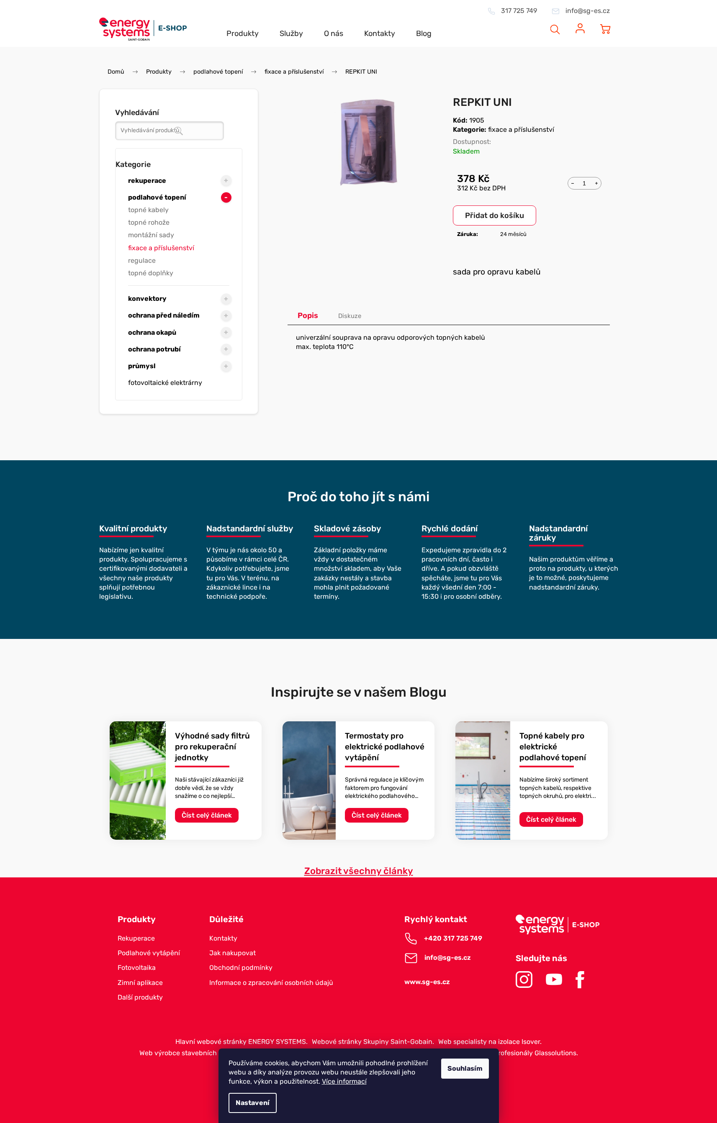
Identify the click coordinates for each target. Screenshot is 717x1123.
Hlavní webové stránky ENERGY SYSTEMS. (241, 1042)
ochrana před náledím (164, 315)
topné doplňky (150, 273)
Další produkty (140, 997)
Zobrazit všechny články (358, 871)
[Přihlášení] (580, 23)
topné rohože (149, 222)
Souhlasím (465, 1068)
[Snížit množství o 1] (572, 182)
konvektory (147, 299)
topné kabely (148, 210)
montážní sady (151, 235)
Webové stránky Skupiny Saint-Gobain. (373, 1042)
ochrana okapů (152, 332)
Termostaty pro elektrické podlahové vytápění (384, 747)
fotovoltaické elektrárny (165, 383)
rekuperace (147, 181)
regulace (142, 260)
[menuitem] (242, 27)
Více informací (344, 1081)
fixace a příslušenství (161, 248)
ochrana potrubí (154, 349)
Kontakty (223, 938)
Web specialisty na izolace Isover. (490, 1042)
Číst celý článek (207, 815)
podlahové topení (157, 197)
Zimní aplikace (140, 983)
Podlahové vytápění (149, 953)
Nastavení (253, 1103)
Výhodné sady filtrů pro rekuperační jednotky (212, 747)
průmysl (142, 366)
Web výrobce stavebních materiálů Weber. (205, 1053)
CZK (523, 23)
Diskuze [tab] (349, 316)
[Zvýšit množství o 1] (596, 182)
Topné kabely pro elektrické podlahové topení (552, 747)
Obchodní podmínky (240, 968)
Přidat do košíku (494, 215)
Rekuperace (136, 938)
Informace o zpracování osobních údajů (271, 983)
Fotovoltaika (137, 968)
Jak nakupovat (232, 953)
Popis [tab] (308, 315)
